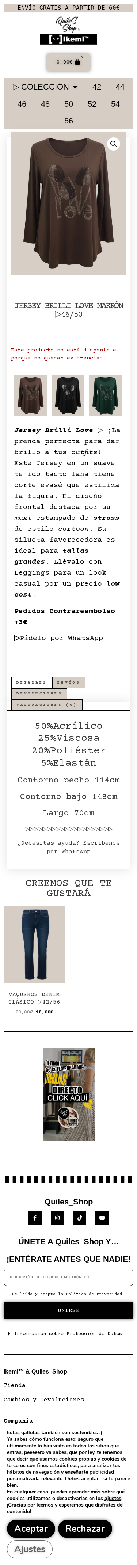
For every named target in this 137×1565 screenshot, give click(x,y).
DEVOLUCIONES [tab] (39, 693)
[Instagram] (57, 1218)
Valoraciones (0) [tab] (46, 704)
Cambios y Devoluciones (44, 1400)
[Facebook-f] (34, 1218)
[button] (113, 144)
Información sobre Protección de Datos (68, 1334)
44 (120, 86)
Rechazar (85, 1529)
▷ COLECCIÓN (41, 86)
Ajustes (29, 1549)
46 (22, 103)
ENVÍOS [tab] (68, 682)
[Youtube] (102, 1218)
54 (115, 103)
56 (68, 120)
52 (92, 103)
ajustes (112, 1498)
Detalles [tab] (31, 682)
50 (68, 103)
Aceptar (31, 1529)
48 (45, 103)
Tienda (15, 1385)
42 (96, 86)
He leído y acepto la (68, 1294)
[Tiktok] (79, 1218)
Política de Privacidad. (95, 1294)
